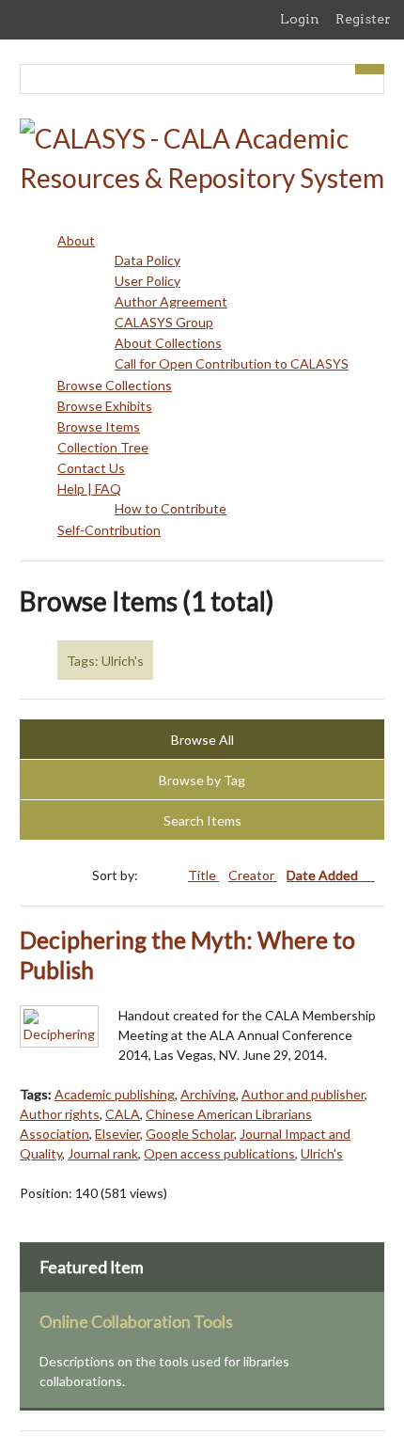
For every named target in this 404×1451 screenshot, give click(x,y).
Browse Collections (114, 385)
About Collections (168, 343)
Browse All (202, 740)
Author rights (60, 1114)
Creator (252, 875)
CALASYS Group (164, 322)
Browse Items (98, 426)
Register (363, 18)
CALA (122, 1114)
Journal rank (103, 1153)
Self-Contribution (109, 530)
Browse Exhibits (104, 406)
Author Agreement (171, 301)
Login (299, 18)
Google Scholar (190, 1134)
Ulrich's (322, 1153)
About (76, 240)
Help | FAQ (89, 489)
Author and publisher (303, 1094)
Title (203, 875)
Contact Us (91, 468)
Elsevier (117, 1134)
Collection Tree (102, 447)
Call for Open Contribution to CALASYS (232, 363)
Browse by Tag (202, 780)
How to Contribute (170, 508)
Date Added (324, 875)
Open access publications (219, 1153)
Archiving (208, 1094)
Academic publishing (114, 1094)
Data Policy (147, 260)
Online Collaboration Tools (136, 1322)
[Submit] (370, 69)
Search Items (202, 820)
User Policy (147, 281)
